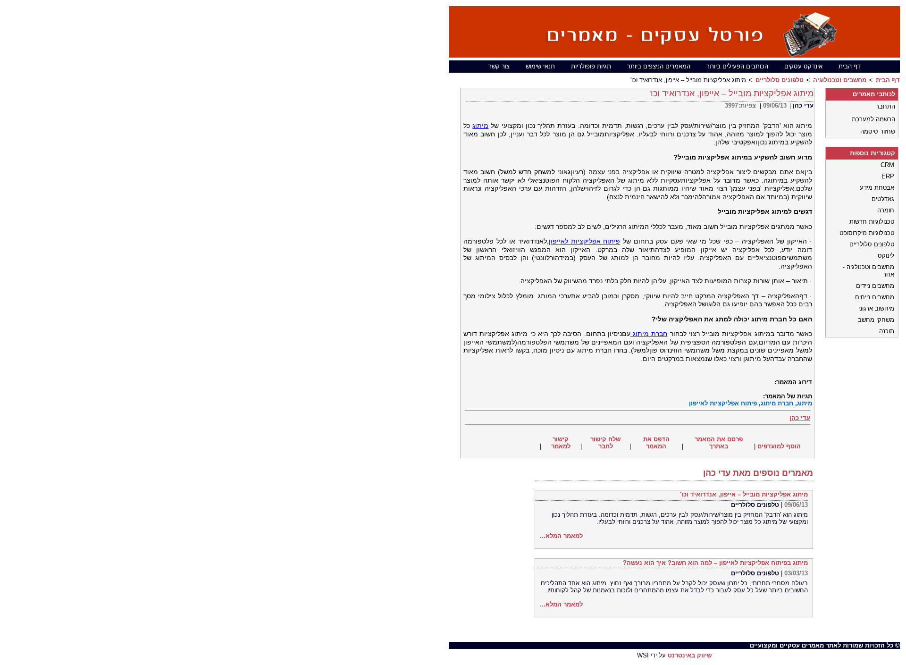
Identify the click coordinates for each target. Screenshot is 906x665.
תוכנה (886, 331)
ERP (887, 176)
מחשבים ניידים (875, 285)
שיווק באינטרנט (690, 655)
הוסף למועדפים (779, 446)
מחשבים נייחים (874, 297)
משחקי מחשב (876, 319)
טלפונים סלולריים (779, 80)
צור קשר (499, 66)
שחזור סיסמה (877, 131)
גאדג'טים (883, 198)
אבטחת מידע (877, 187)
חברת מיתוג (648, 333)
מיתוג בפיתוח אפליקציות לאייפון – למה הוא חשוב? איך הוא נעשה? (715, 562)
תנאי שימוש (540, 66)
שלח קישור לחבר (605, 443)
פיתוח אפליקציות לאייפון (585, 241)
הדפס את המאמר (656, 443)
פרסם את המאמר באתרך (719, 443)
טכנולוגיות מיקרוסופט (866, 232)
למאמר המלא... (561, 535)
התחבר (885, 106)
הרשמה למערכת (873, 119)
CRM (887, 164)
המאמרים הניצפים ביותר (658, 66)
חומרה (885, 210)
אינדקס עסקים (803, 66)
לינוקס (886, 255)
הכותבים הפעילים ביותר (737, 66)
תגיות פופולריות (591, 66)
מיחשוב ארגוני (876, 308)
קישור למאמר (560, 443)
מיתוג (480, 125)
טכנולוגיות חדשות (871, 221)
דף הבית (850, 66)
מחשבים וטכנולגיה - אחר (868, 270)
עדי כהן (803, 105)
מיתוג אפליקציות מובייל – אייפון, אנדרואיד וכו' (744, 494)
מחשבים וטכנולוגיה (839, 80)
